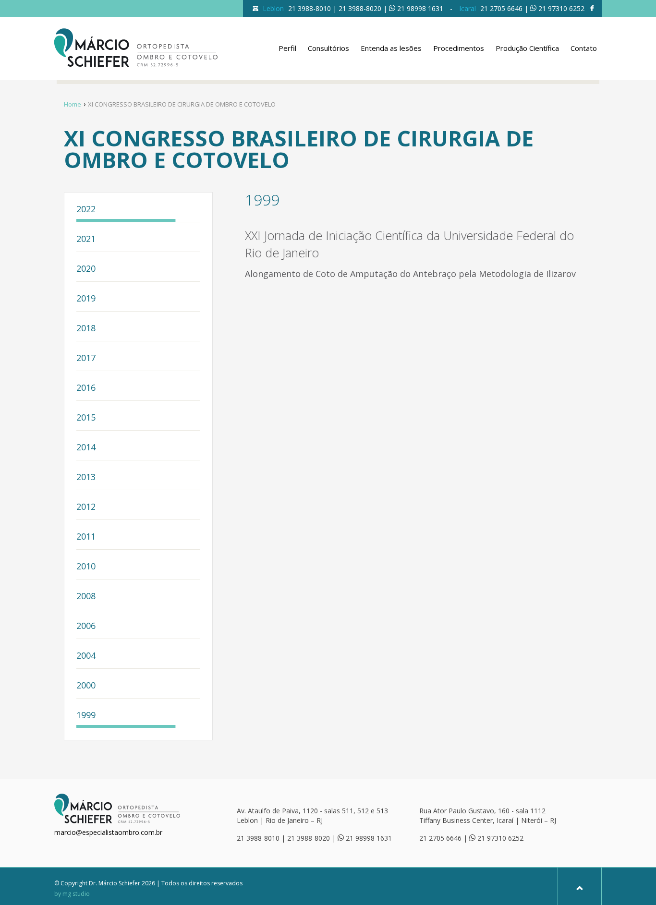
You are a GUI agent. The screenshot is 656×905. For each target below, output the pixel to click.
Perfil (287, 48)
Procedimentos (458, 48)
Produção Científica (527, 48)
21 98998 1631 (420, 8)
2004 (86, 656)
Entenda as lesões (391, 48)
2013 (86, 477)
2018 (86, 329)
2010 (86, 567)
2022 (86, 210)
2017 (86, 358)
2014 (86, 448)
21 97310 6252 (561, 8)
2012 (86, 507)
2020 (86, 269)
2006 (86, 626)
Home (72, 104)
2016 (86, 388)
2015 (86, 418)
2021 (86, 239)
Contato (584, 48)
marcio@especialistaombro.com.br (108, 832)
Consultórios (328, 48)
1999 (86, 716)
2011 (86, 537)
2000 (86, 686)
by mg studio (72, 894)
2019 (86, 299)
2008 (86, 596)
